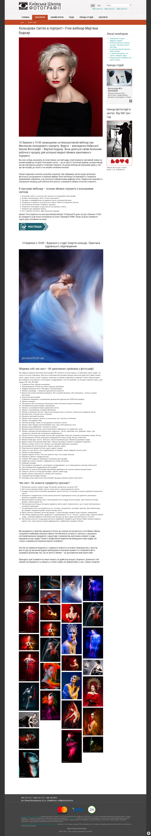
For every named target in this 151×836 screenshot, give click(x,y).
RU (99, 5)
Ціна (22, 22)
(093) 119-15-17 (122, 9)
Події (71, 17)
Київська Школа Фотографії (30, 816)
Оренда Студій (86, 17)
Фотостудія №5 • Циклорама (115, 89)
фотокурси (72, 818)
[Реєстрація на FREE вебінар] (33, 226)
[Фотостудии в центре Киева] (119, 143)
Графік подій (32, 22)
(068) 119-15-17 (110, 9)
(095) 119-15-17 (97, 9)
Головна (25, 17)
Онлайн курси (57, 17)
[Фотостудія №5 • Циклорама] (119, 78)
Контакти (103, 17)
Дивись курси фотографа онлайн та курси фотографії (39, 824)
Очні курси (40, 17)
